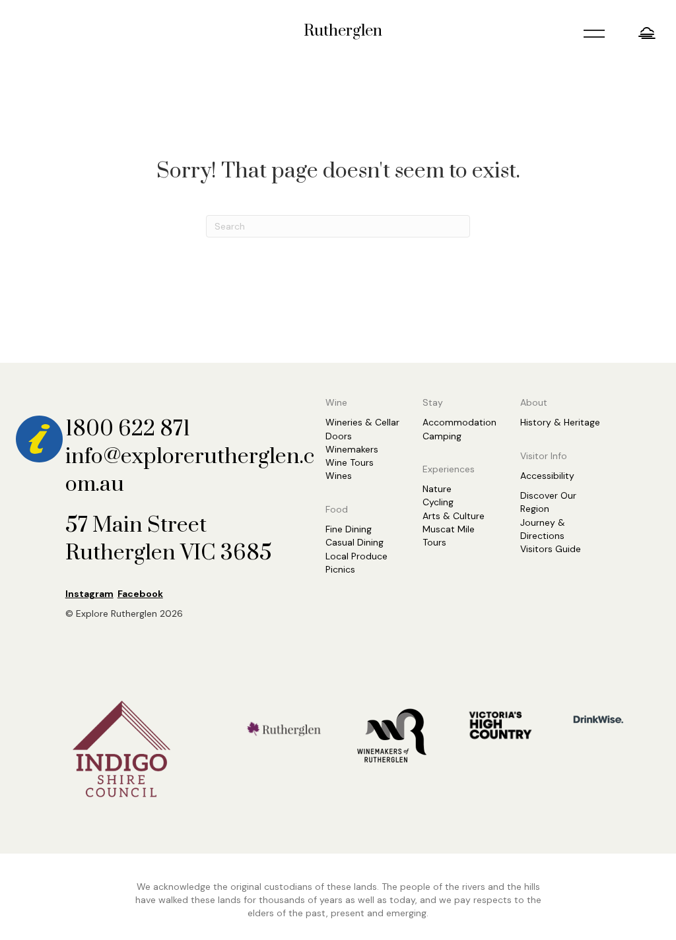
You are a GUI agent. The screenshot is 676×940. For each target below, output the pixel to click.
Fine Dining (348, 529)
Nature (437, 489)
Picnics (340, 569)
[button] (648, 32)
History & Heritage (560, 422)
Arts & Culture (453, 516)
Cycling (438, 502)
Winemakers (351, 449)
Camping (441, 436)
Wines (338, 476)
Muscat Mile (448, 529)
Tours (434, 542)
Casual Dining (354, 542)
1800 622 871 (127, 429)
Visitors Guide (550, 549)
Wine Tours (349, 462)
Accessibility (547, 476)
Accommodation (459, 422)
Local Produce (356, 556)
